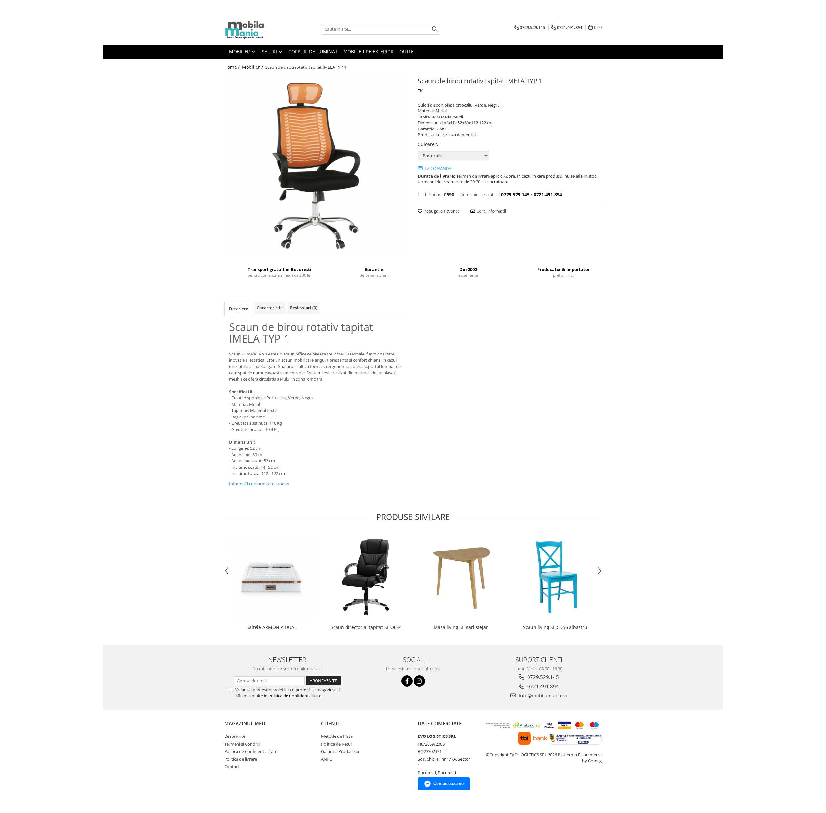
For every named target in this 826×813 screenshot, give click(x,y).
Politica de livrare (240, 759)
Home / (232, 67)
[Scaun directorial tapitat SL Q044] (366, 577)
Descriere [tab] (238, 309)
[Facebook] (407, 681)
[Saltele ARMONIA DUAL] (271, 577)
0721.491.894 (542, 686)
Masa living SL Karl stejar (461, 627)
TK (420, 91)
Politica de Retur (336, 744)
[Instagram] (419, 681)
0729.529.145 (542, 677)
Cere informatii (490, 211)
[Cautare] (434, 29)
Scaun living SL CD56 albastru (555, 627)
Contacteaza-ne (448, 783)
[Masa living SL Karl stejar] (461, 577)
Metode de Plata (337, 736)
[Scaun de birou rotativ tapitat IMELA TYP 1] (316, 165)
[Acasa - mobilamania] (256, 29)
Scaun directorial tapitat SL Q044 (366, 627)
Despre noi (234, 736)
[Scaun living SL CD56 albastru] (555, 577)
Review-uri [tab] (303, 308)
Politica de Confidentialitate (294, 696)
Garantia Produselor (340, 751)
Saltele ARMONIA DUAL (272, 627)
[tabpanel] (316, 165)
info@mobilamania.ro (542, 695)
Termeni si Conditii (242, 744)
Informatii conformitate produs (259, 484)
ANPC (326, 759)
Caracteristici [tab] (270, 308)
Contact (231, 766)
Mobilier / (253, 67)
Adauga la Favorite (441, 211)
